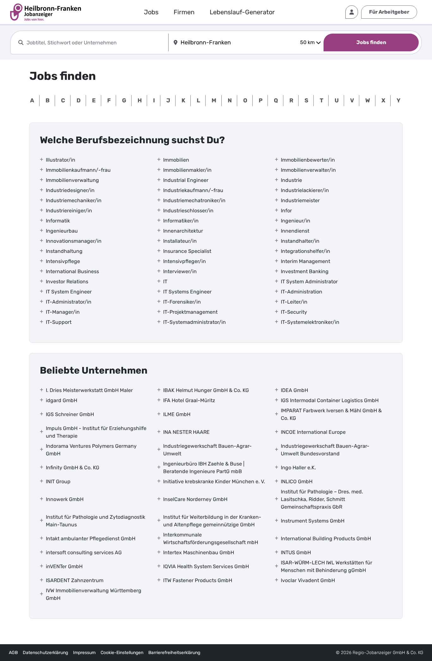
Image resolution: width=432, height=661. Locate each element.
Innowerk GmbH (64, 499)
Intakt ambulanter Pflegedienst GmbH (90, 539)
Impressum (84, 652)
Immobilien (176, 160)
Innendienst (295, 231)
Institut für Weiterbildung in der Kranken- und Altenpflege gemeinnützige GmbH (212, 521)
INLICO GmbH (296, 481)
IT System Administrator (309, 282)
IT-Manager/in (63, 312)
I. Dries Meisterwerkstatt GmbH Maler (89, 390)
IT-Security (294, 312)
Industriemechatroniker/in (194, 200)
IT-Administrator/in (68, 302)
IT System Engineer (69, 292)
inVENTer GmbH (64, 566)
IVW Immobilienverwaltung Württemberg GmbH (93, 594)
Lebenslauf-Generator (242, 12)
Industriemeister (300, 200)
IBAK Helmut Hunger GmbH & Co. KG (206, 390)
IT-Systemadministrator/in (194, 322)
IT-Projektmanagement (190, 312)
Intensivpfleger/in (184, 261)
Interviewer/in (180, 271)
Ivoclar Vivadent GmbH (308, 580)
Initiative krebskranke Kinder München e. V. (214, 481)
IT (165, 282)
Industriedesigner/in (70, 190)
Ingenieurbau (62, 231)
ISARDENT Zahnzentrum (74, 580)
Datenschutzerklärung (45, 652)
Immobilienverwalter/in (308, 170)
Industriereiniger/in (69, 211)
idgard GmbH (61, 400)
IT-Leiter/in (294, 302)
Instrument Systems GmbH (312, 521)
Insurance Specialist (187, 251)
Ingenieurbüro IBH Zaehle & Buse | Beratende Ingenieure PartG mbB (203, 467)
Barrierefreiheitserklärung (174, 652)
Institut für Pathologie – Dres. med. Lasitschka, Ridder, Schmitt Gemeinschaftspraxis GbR (322, 499)
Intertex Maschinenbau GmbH (198, 552)
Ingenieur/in (295, 221)
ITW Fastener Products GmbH (197, 580)
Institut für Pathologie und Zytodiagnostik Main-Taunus (95, 521)
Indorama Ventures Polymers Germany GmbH (91, 450)
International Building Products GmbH (326, 539)
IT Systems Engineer (187, 292)
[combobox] (96, 42)
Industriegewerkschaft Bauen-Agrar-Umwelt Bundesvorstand (325, 450)
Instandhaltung (64, 251)
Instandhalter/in (300, 241)
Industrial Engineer (185, 180)
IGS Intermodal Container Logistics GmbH (330, 400)
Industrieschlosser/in (188, 211)
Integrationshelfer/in (305, 251)
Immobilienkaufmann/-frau (78, 170)
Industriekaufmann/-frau (193, 190)
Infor (286, 211)
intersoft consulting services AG (84, 552)
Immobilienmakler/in (187, 170)
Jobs (151, 12)
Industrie (291, 180)
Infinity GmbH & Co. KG (72, 468)
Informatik (58, 221)
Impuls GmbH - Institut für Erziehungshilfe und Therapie (96, 432)
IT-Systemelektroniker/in (310, 322)
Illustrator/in (60, 160)
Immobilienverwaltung (72, 180)
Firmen (184, 12)
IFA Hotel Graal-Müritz (189, 400)
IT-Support (58, 322)
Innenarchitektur (183, 231)
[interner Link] (45, 12)
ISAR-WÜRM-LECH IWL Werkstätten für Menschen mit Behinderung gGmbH (326, 566)
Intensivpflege (63, 261)
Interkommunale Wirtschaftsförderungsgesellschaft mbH (210, 538)
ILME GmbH (176, 414)
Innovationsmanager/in (74, 241)
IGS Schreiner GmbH (70, 414)
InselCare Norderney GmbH (195, 499)
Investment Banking (305, 271)
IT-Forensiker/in (182, 302)
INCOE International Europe (313, 432)
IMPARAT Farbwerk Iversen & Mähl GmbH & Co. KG (331, 414)
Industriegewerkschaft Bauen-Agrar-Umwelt (207, 450)
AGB (13, 652)
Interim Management (305, 261)
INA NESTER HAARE (186, 432)
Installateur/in (180, 241)
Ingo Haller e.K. (298, 468)
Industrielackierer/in (305, 190)
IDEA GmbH (294, 390)
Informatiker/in (181, 221)
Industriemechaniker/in (74, 200)
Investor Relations (67, 282)
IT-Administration (301, 292)
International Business (72, 271)
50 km (307, 42)
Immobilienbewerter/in (308, 160)
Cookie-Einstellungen (122, 652)
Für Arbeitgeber (389, 12)
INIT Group (58, 481)
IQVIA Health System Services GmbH (206, 566)
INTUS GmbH (296, 552)
